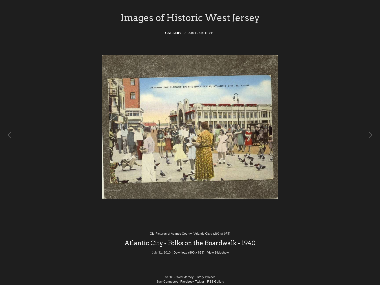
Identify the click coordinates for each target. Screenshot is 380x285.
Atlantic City (202, 233)
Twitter (199, 281)
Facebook (187, 281)
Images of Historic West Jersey (190, 17)
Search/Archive (199, 33)
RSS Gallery (215, 281)
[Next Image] (280, 140)
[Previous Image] (100, 140)
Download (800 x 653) (189, 252)
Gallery (173, 32)
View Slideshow (218, 252)
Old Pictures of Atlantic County (171, 233)
